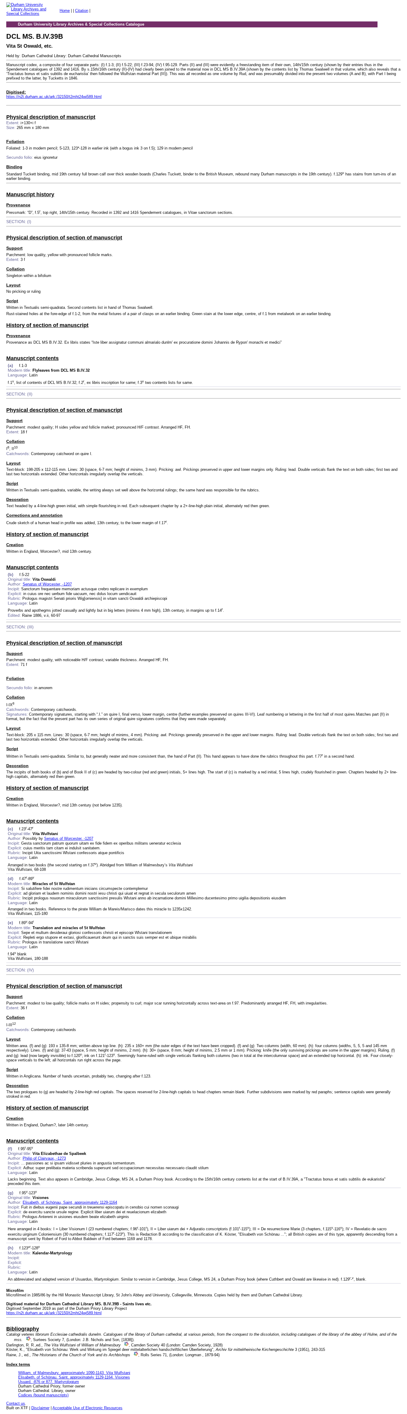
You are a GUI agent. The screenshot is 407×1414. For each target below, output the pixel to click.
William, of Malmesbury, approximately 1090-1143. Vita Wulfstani (74, 1373)
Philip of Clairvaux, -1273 (44, 1158)
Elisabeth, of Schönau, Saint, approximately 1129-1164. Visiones (74, 1377)
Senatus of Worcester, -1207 (47, 584)
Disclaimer (40, 1408)
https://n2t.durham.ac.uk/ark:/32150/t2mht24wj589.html (54, 96)
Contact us (15, 1403)
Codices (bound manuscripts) (43, 1395)
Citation (81, 10)
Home (65, 10)
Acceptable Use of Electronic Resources (87, 1408)
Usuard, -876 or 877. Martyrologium (48, 1381)
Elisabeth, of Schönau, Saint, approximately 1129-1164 (70, 1202)
